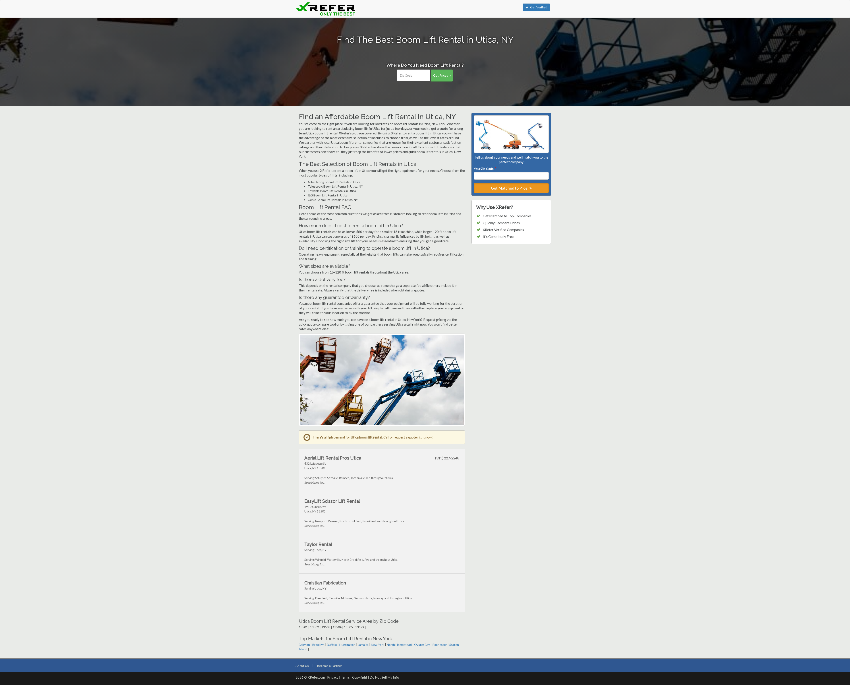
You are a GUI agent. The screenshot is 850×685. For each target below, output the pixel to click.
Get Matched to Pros (509, 188)
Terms (345, 677)
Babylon (304, 644)
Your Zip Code (485, 169)
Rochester (439, 644)
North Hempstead (399, 644)
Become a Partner (329, 666)
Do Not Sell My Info (384, 677)
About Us (302, 666)
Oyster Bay (422, 644)
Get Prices (440, 75)
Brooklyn (318, 644)
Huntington (347, 644)
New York (377, 644)
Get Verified (538, 7)
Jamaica (363, 644)
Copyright (359, 677)
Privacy (332, 677)
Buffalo (332, 644)
